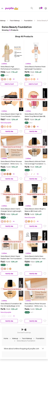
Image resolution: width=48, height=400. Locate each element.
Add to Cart (9, 84)
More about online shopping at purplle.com (21, 348)
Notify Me (9, 131)
